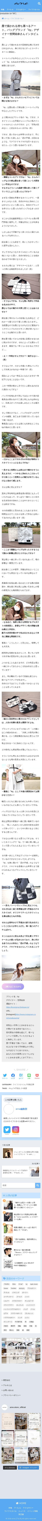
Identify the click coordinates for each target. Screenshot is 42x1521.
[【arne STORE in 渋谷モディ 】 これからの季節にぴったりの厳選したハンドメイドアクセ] (21, 1455)
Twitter (7, 1134)
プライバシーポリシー (12, 1395)
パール (33, 1309)
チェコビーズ (29, 1301)
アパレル (10, 9)
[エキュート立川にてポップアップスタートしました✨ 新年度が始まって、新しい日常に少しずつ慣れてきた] (21, 1421)
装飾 (18, 1330)
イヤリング (15, 1292)
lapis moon (34, 1284)
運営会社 (6, 1380)
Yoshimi (13, 1288)
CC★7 (21, 1284)
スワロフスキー (17, 1301)
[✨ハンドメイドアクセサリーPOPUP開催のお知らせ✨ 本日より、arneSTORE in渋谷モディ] (8, 1455)
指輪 (19, 1326)
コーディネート (9, 1297)
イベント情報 (32, 1511)
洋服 (30, 1326)
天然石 (6, 1326)
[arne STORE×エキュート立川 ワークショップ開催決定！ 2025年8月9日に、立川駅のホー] (8, 1438)
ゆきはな (22, 1288)
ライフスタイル (34, 9)
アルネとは (7, 1385)
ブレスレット (29, 1313)
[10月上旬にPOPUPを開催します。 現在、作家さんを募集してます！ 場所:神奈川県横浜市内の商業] (8, 1421)
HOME (22, 1503)
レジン (27, 1317)
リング (20, 1317)
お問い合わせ (8, 1390)
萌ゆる (11, 1330)
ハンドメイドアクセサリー (12, 1309)
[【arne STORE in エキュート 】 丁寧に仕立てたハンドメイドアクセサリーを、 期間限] (34, 1421)
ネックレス (19, 1305)
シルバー (6, 1301)
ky (11, 1088)
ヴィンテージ (8, 1322)
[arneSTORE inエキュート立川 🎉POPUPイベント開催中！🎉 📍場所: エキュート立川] (34, 1455)
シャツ (27, 1297)
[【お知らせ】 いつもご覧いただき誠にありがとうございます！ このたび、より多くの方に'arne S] (34, 1438)
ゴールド (19, 1297)
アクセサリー (21, 9)
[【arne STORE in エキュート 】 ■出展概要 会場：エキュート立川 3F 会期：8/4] (21, 1438)
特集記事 (30, 1084)
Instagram (15, 1134)
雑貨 (25, 1088)
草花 (5, 1330)
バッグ (25, 1309)
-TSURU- (7, 1284)
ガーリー (25, 1292)
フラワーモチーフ (16, 1313)
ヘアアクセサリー (9, 1317)
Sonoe (6, 1288)
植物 (25, 1326)
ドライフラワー (9, 1305)
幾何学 (13, 1326)
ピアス (6, 1313)
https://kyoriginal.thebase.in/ (17, 1007)
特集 (2, 9)
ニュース (21, 1511)
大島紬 (31, 1322)
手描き (17, 1088)
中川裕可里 (18, 1322)
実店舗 (21, 1514)
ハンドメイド (30, 1305)
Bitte (14, 1284)
